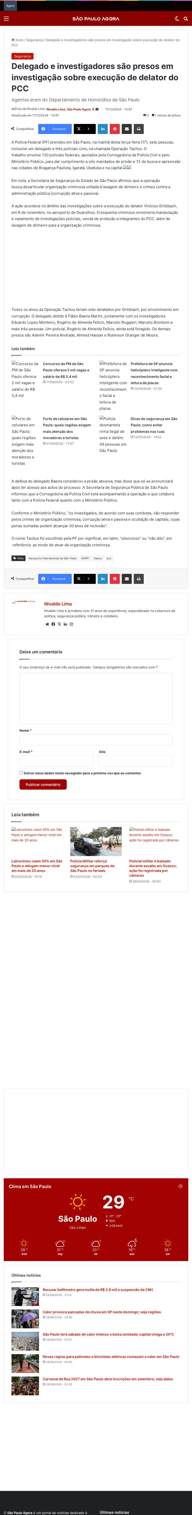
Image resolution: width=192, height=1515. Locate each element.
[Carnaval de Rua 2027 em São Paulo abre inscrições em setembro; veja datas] (25, 1366)
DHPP (85, 558)
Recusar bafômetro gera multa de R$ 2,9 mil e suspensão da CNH (98, 1270)
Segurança (34, 40)
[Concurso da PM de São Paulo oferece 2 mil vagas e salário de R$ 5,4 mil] (25, 380)
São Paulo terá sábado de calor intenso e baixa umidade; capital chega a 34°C (108, 1314)
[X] (59, 624)
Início (19, 40)
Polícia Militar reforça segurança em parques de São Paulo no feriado (92, 866)
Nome (26, 730)
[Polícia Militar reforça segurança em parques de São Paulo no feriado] (96, 841)
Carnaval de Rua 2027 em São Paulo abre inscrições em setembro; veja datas (108, 1359)
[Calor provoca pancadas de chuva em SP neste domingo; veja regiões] (25, 1299)
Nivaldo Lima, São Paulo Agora (68, 109)
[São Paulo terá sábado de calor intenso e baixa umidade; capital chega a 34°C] (25, 1321)
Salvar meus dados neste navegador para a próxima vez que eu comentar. (83, 773)
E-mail (26, 752)
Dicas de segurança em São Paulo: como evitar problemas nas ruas (154, 425)
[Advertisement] (96, 270)
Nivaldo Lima (58, 603)
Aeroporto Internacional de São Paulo (52, 558)
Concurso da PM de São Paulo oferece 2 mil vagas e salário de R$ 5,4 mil (66, 370)
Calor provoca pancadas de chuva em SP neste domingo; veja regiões (102, 1292)
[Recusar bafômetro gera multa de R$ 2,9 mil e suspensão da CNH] (25, 1276)
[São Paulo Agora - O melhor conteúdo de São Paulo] (96, 18)
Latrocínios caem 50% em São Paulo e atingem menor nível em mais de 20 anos (37, 866)
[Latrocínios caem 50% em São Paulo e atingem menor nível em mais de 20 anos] (37, 841)
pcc (109, 558)
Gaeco (98, 558)
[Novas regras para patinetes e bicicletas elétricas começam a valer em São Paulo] (25, 1343)
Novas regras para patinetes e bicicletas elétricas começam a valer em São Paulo (111, 1337)
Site (102, 752)
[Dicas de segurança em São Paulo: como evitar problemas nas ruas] (113, 435)
